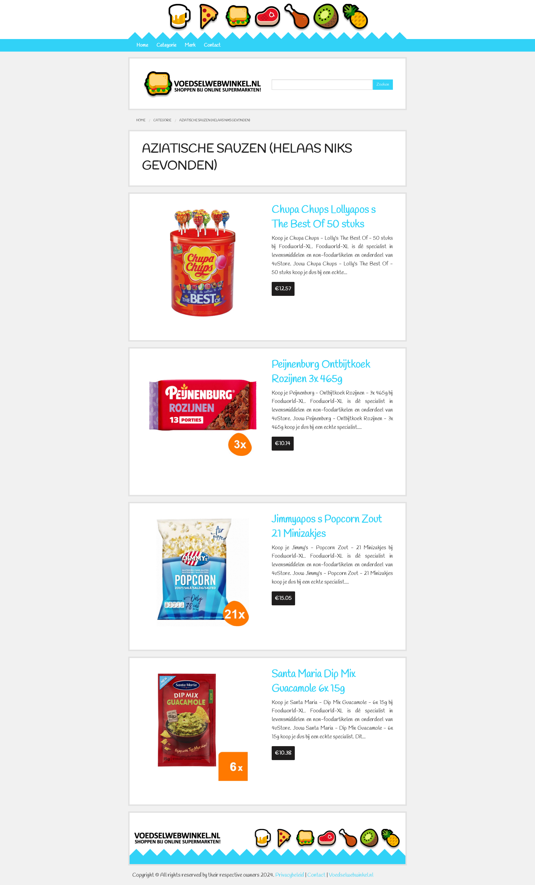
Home (142, 45)
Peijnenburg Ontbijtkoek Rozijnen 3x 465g (321, 372)
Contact (212, 45)
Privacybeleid (289, 875)
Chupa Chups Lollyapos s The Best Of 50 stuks (324, 217)
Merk (190, 45)
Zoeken (382, 84)
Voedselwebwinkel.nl (351, 875)
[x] (202, 262)
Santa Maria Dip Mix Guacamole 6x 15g (313, 681)
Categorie (166, 45)
